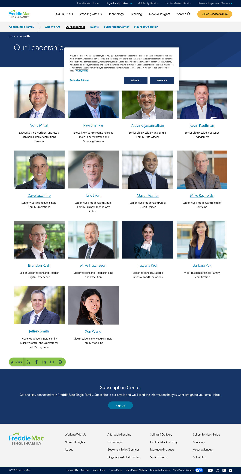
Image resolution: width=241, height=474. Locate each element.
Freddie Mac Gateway (163, 442)
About (69, 449)
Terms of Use (98, 470)
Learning (136, 14)
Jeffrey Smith (39, 331)
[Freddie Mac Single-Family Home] (19, 14)
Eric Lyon (93, 196)
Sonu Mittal (39, 126)
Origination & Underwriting (124, 457)
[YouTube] (210, 470)
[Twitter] (231, 470)
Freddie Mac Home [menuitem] (88, 3)
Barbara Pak (202, 266)
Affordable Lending (119, 434)
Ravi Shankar (93, 126)
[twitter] (29, 362)
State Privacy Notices (136, 470)
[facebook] (36, 362)
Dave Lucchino (39, 196)
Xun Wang (93, 332)
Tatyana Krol (147, 266)
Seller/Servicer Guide (215, 14)
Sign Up (120, 405)
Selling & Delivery (161, 434)
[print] (60, 362)
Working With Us (75, 434)
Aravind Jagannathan (147, 126)
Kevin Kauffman (201, 126)
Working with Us (91, 14)
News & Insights (159, 14)
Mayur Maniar (148, 196)
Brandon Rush (39, 266)
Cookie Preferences (160, 470)
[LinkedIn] (224, 470)
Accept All (162, 80)
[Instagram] (218, 470)
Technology (116, 14)
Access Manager (203, 449)
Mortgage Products (162, 449)
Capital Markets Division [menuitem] (178, 3)
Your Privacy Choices (183, 470)
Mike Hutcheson (93, 266)
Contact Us (72, 470)
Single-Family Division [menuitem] (117, 3)
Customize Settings (79, 80)
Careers (85, 470)
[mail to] (52, 362)
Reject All (135, 80)
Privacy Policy (115, 470)
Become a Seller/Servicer (123, 449)
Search (182, 14)
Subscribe (199, 457)
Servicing (199, 442)
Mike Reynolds (201, 196)
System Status (158, 457)
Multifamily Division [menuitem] (148, 3)
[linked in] (44, 362)
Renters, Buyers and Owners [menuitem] (214, 3)
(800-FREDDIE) (63, 14)
